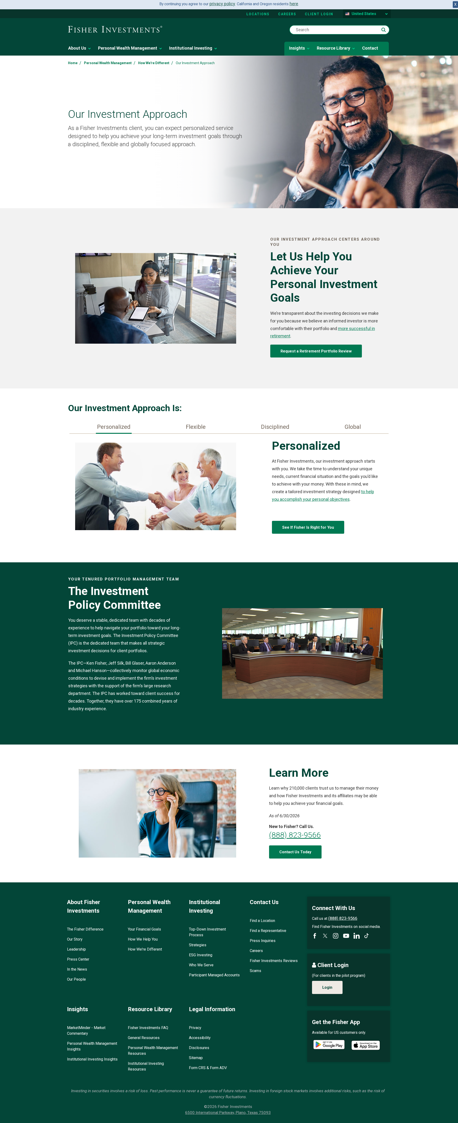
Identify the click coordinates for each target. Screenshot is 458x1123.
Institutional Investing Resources (146, 1066)
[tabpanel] (229, 487)
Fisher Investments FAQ (148, 1027)
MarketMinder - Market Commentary (86, 1030)
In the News (77, 969)
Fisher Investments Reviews (274, 960)
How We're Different (153, 63)
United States (364, 13)
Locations (258, 14)
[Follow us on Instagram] (335, 935)
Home (73, 63)
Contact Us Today (295, 852)
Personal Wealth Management (127, 48)
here (294, 3)
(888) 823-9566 (295, 834)
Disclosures (199, 1047)
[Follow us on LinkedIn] (356, 935)
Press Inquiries (263, 940)
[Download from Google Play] (329, 1045)
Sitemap (196, 1058)
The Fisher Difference (85, 929)
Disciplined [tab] (275, 427)
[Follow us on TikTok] (367, 936)
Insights (297, 48)
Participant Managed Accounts (214, 975)
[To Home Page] (115, 29)
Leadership (76, 949)
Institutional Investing (190, 48)
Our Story (75, 939)
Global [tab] (353, 427)
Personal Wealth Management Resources (153, 1050)
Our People (76, 979)
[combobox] (339, 30)
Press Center (78, 959)
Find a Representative (268, 930)
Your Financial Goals (144, 929)
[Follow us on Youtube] (346, 935)
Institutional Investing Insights (92, 1059)
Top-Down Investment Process (207, 932)
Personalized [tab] (113, 427)
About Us (77, 48)
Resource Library (333, 48)
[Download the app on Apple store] (365, 1045)
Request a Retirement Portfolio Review (316, 351)
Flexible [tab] (196, 427)
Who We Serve (201, 965)
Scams (255, 970)
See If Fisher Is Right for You (308, 527)
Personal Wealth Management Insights (92, 1046)
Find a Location (262, 920)
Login (327, 987)
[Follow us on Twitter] (325, 935)
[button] (383, 29)
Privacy (195, 1027)
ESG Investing (200, 955)
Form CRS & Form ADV (208, 1068)
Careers (287, 14)
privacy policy (222, 3)
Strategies (197, 945)
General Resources (144, 1037)
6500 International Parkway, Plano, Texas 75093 (228, 1112)
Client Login (319, 14)
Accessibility (200, 1037)
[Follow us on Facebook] (314, 935)
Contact (370, 48)
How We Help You (143, 939)
